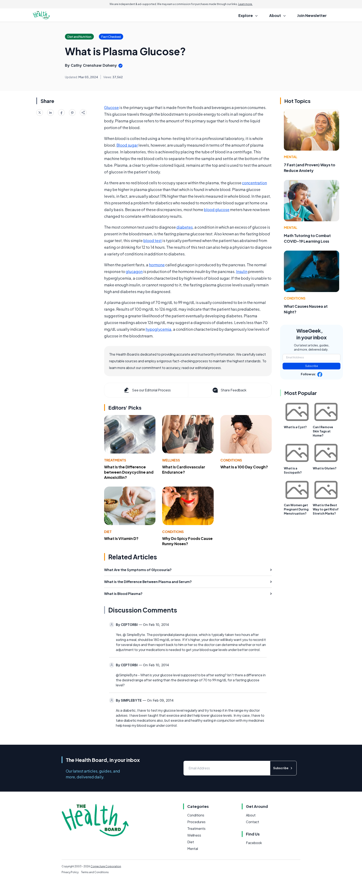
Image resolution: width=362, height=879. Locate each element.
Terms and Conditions (95, 872)
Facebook (254, 843)
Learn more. (245, 4)
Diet (108, 531)
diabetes (184, 227)
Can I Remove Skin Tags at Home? (323, 431)
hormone (157, 264)
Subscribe (311, 366)
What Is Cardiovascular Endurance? (183, 469)
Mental (290, 157)
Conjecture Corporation (105, 866)
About (251, 815)
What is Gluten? (324, 468)
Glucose (111, 107)
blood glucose (216, 209)
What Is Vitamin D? (121, 538)
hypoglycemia (158, 329)
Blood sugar (127, 145)
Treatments (115, 460)
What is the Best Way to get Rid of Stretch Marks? (326, 509)
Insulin (241, 271)
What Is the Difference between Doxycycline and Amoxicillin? (129, 472)
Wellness (171, 460)
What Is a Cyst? (295, 427)
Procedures (196, 822)
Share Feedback (233, 390)
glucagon (134, 271)
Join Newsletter (312, 15)
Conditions (231, 460)
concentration (254, 182)
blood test (152, 240)
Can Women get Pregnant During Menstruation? (296, 509)
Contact (252, 822)
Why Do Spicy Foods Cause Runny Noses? (187, 541)
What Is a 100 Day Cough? (244, 466)
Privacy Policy (70, 872)
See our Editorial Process (151, 390)
